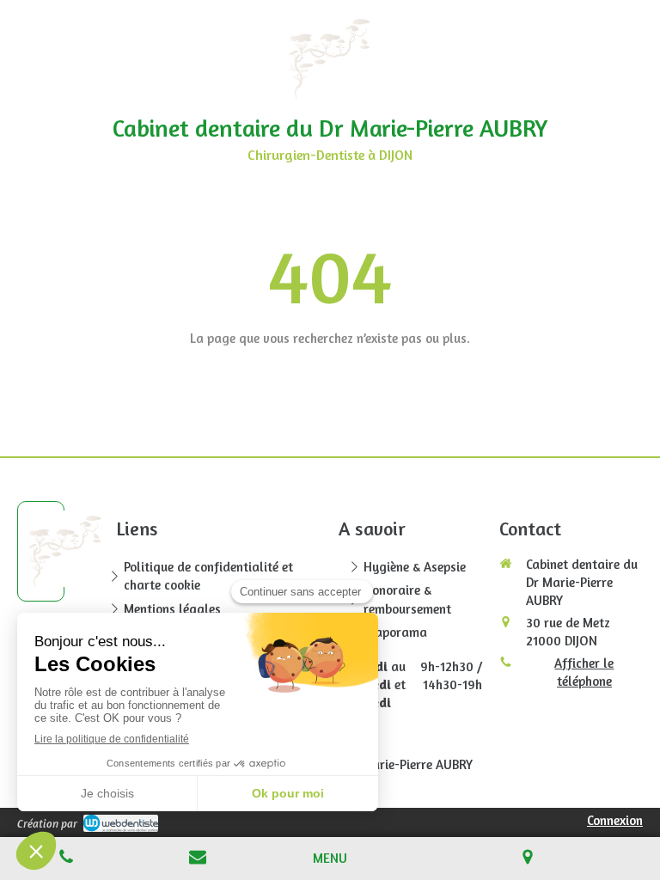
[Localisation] (528, 858)
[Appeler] (66, 858)
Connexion (615, 820)
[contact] (198, 858)
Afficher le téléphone (584, 672)
